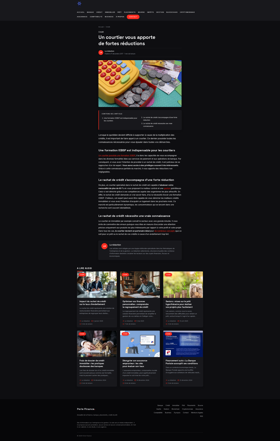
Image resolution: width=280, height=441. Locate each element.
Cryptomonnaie (187, 12)
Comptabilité (96, 17)
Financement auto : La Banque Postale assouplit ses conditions (182, 362)
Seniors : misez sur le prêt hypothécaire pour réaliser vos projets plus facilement (179, 304)
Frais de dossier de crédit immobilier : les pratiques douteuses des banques (92, 363)
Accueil (81, 12)
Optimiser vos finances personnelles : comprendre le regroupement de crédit (136, 304)
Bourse (141, 12)
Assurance (82, 17)
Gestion (160, 12)
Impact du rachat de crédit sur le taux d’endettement (93, 303)
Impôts (150, 12)
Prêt (119, 12)
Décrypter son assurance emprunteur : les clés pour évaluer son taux (135, 363)
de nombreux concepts (164, 231)
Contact (133, 17)
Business (109, 17)
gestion (167, 188)
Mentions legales (197, 413)
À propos (120, 17)
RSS (201, 416)
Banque (90, 12)
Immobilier (110, 12)
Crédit (99, 12)
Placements (130, 12)
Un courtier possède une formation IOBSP (116, 155)
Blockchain (172, 12)
